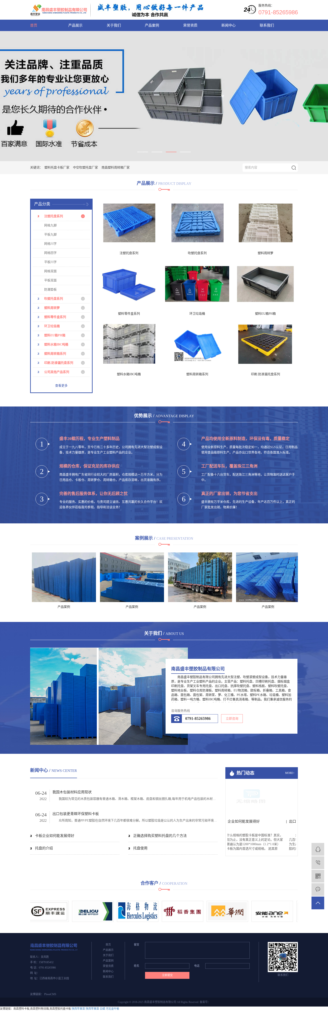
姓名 (136, 965)
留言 (136, 944)
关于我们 (114, 25)
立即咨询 (232, 718)
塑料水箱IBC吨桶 (56, 344)
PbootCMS (50, 994)
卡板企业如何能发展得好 (54, 836)
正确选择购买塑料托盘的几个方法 (160, 836)
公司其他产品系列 (56, 372)
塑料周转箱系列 (55, 353)
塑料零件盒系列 (55, 317)
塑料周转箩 (52, 308)
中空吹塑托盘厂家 (85, 167)
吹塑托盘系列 (53, 298)
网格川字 (50, 243)
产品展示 (75, 25)
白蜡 (102, 1008)
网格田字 (50, 253)
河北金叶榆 (112, 1008)
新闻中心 (228, 25)
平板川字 (50, 262)
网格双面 (50, 271)
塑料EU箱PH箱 (54, 335)
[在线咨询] (317, 849)
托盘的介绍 (44, 848)
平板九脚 (50, 234)
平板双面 (50, 280)
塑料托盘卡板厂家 (56, 167)
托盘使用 (140, 848)
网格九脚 (50, 225)
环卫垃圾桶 (52, 326)
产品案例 (152, 25)
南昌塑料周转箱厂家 (116, 167)
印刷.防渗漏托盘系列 (58, 362)
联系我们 (267, 25)
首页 (33, 25)
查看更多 (61, 385)
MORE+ (290, 773)
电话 (196, 965)
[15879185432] (317, 862)
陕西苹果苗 (78, 1008)
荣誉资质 (190, 25)
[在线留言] (317, 889)
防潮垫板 (50, 289)
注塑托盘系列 (53, 216)
